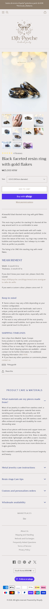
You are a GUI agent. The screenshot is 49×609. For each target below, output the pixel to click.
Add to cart (24, 189)
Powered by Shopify (34, 600)
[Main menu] (3, 12)
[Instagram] (19, 562)
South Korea (23, 571)
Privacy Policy (24, 550)
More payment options (24, 202)
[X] (34, 562)
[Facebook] (14, 562)
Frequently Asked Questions (24, 542)
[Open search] (7, 12)
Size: (3, 179)
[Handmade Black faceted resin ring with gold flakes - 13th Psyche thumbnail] (6, 120)
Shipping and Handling (24, 535)
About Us (24, 531)
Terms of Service (24, 546)
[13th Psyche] (24, 31)
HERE (25, 355)
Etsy (24, 519)
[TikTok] (29, 562)
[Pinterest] (24, 562)
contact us (6, 360)
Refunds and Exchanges (24, 539)
